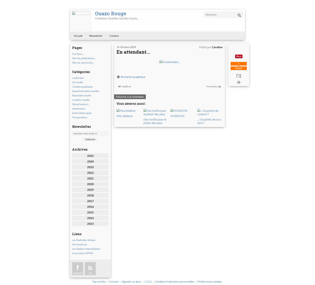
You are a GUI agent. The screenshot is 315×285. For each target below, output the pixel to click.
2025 (90, 155)
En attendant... (133, 52)
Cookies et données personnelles (174, 281)
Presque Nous (79, 117)
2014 (90, 218)
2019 (90, 189)
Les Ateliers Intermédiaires (86, 248)
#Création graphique (133, 76)
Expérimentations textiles (85, 91)
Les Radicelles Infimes (83, 240)
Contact (114, 35)
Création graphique (82, 86)
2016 (90, 206)
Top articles (99, 281)
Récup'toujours (80, 104)
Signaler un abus (132, 281)
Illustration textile (81, 95)
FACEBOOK (77, 273)
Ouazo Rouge (110, 13)
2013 (90, 223)
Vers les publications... (84, 58)
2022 (90, 172)
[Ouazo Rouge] (81, 20)
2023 (90, 167)
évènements (78, 108)
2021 (90, 178)
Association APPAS (82, 253)
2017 (90, 201)
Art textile (77, 82)
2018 (90, 195)
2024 (90, 161)
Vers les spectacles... (83, 62)
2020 (90, 184)
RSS (90, 273)
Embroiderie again (82, 113)
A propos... (78, 53)
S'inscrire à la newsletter (130, 96)
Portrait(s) (212, 86)
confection (78, 77)
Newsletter (95, 35)
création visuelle (81, 99)
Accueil (78, 35)
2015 (90, 212)
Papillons (126, 86)
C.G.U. (148, 281)
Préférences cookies (209, 281)
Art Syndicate (79, 244)
